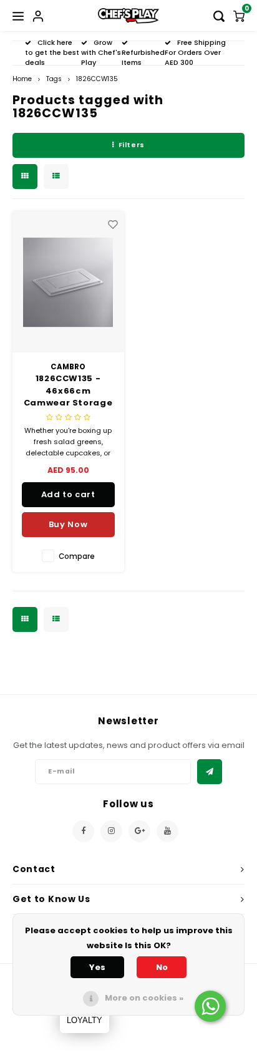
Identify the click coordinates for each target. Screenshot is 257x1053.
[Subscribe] (209, 771)
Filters (132, 145)
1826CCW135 (97, 79)
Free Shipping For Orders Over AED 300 (195, 52)
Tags (54, 79)
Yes (97, 967)
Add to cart (68, 494)
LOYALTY (84, 1020)
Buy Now (68, 524)
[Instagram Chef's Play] (111, 831)
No (162, 967)
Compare (77, 556)
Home (22, 79)
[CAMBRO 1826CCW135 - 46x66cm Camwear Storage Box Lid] (68, 282)
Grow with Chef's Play (101, 52)
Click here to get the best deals (52, 52)
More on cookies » (144, 998)
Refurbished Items (143, 57)
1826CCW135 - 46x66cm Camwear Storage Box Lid (68, 390)
